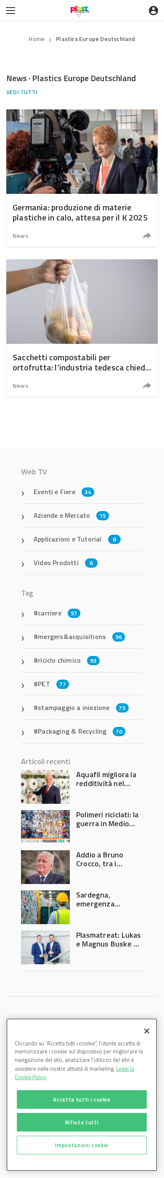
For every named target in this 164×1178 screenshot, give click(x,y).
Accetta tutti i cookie (81, 1099)
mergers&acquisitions (80, 636)
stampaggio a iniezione (82, 707)
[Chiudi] (147, 1031)
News (20, 235)
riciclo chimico (67, 660)
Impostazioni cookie (81, 1145)
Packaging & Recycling (80, 731)
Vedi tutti (21, 91)
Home (37, 38)
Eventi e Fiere (62, 492)
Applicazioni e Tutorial (75, 539)
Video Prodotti (63, 563)
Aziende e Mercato (70, 515)
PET (52, 684)
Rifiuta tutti (82, 1122)
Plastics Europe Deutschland (95, 38)
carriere (57, 613)
